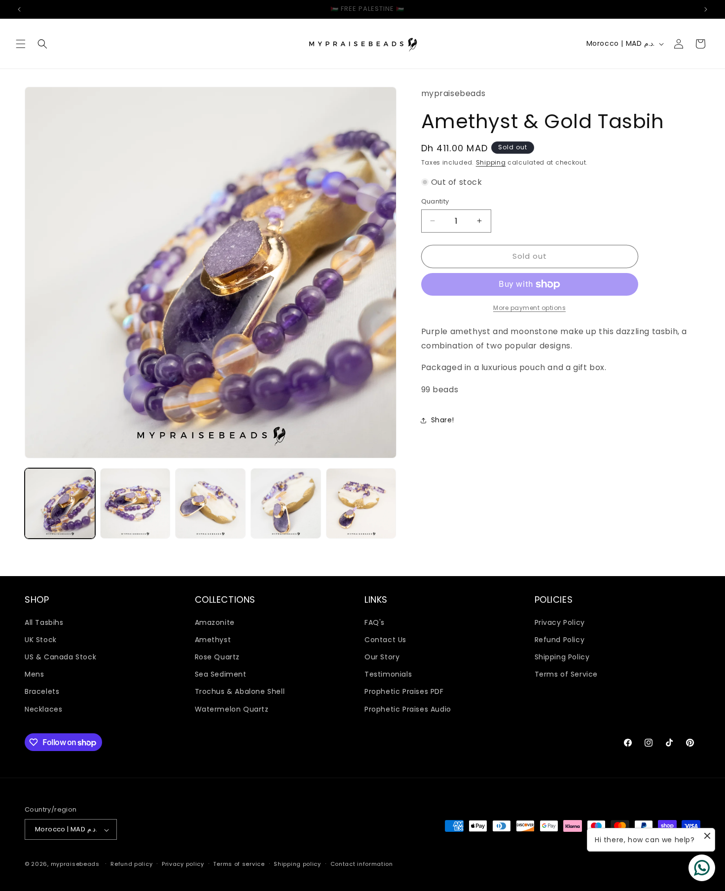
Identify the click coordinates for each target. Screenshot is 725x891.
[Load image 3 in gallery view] (210, 503)
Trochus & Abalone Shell (240, 691)
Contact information (361, 864)
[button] (21, 44)
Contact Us (385, 639)
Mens (34, 674)
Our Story (381, 656)
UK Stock (41, 639)
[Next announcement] (706, 9)
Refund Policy (560, 639)
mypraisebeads (75, 864)
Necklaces (43, 709)
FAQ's (374, 622)
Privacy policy (183, 864)
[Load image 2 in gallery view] (135, 503)
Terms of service (238, 864)
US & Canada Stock (60, 656)
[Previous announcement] (19, 9)
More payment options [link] (529, 308)
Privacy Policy (560, 622)
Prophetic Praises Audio (407, 709)
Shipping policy (297, 864)
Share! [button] (443, 420)
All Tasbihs (44, 622)
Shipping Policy (562, 656)
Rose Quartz (217, 656)
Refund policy (131, 864)
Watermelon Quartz (232, 709)
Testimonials (388, 674)
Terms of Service (566, 674)
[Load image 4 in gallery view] (286, 503)
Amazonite (215, 622)
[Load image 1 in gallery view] (60, 503)
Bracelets (42, 691)
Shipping (491, 162)
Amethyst (213, 639)
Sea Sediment (221, 674)
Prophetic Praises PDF (404, 691)
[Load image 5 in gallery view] (361, 503)
